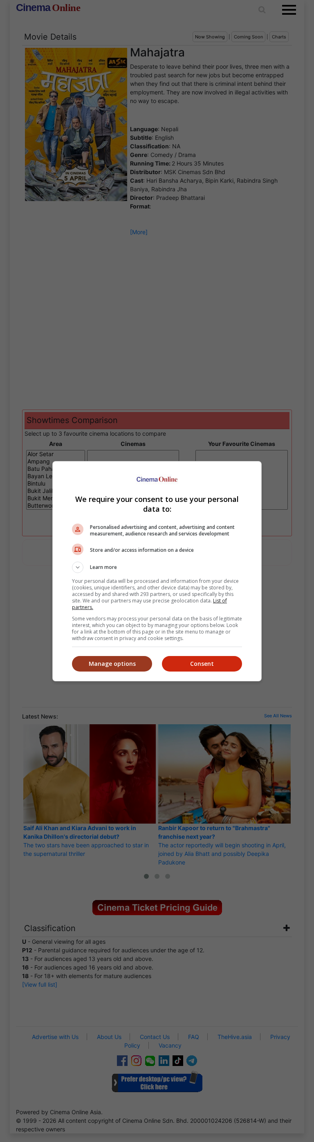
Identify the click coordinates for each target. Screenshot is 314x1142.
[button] (157, 567)
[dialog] (157, 571)
